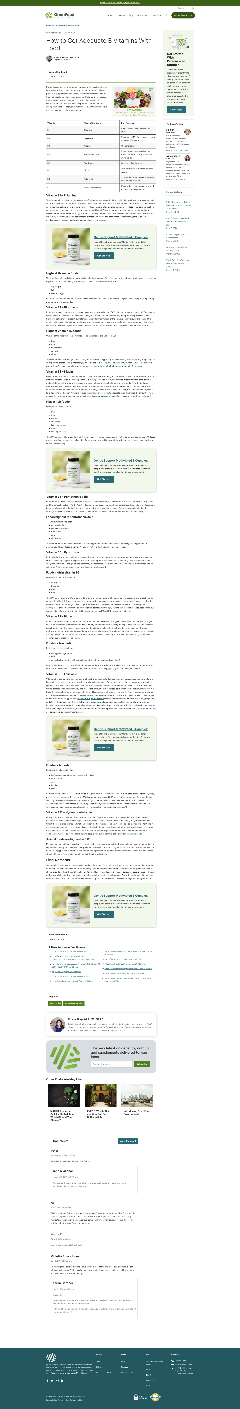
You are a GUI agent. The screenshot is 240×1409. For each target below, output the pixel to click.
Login (192, 8)
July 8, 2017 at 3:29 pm (61, 1261)
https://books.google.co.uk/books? (66, 972)
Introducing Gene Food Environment (176, 236)
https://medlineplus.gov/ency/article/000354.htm (125, 964)
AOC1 (52, 77)
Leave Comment (128, 1141)
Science (99, 1367)
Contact (73, 1400)
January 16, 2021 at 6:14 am (63, 1155)
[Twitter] (53, 1380)
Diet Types (150, 1375)
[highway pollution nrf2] (137, 1095)
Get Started (103, 255)
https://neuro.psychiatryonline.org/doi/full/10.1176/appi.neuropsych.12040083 (128, 979)
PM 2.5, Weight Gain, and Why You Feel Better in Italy (177, 221)
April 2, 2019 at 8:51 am (61, 1239)
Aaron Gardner (62, 1283)
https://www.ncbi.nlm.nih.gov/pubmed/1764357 (71, 976)
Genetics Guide (127, 1372)
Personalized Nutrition (69, 25)
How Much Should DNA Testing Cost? (176, 249)
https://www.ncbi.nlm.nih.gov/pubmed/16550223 (72, 951)
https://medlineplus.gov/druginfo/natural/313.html (72, 981)
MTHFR (61, 77)
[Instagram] (58, 1380)
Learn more (176, 109)
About (110, 15)
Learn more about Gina (175, 179)
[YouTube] (62, 1380)
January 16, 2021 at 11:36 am (65, 1177)
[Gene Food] (59, 15)
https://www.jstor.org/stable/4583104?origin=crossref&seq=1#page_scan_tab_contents (73, 957)
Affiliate (81, 1400)
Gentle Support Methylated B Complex (121, 237)
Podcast (124, 1367)
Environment (143, 15)
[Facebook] (48, 1380)
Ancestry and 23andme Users (155, 1363)
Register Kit (182, 8)
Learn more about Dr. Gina (177, 150)
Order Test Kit (181, 15)
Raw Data (157, 15)
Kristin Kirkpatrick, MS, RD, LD (66, 57)
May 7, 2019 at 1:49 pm (61, 1207)
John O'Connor (62, 1171)
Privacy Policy (51, 1400)
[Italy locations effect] (100, 1095)
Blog (131, 15)
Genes (122, 15)
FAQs (148, 1370)
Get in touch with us (104, 1372)
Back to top (233, 1404)
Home (49, 25)
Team (98, 1362)
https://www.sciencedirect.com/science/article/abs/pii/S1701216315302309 (128, 953)
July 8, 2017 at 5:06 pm (63, 1289)
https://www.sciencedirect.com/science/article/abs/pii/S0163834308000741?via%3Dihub (76, 965)
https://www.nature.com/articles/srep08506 (123, 959)
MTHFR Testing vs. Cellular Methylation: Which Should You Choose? (178, 205)
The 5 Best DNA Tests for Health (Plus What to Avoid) (177, 263)
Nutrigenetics (55, 1003)
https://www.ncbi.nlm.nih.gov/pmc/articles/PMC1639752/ (128, 969)
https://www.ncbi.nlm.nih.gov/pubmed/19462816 (124, 973)
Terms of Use (63, 1400)
